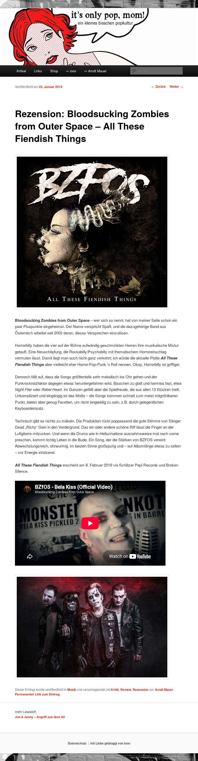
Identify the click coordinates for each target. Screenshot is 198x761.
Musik (71, 689)
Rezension (140, 689)
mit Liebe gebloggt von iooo (110, 743)
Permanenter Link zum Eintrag (37, 694)
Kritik (115, 689)
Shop (54, 70)
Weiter (176, 86)
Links (38, 70)
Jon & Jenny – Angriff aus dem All (40, 717)
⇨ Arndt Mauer (95, 70)
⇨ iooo (71, 70)
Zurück (159, 86)
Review (125, 689)
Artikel (21, 70)
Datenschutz (77, 743)
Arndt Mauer (164, 689)
